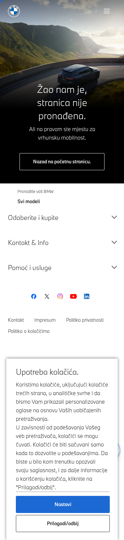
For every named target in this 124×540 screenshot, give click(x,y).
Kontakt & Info (28, 242)
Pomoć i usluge (30, 267)
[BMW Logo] (14, 11)
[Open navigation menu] (107, 11)
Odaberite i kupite (33, 217)
